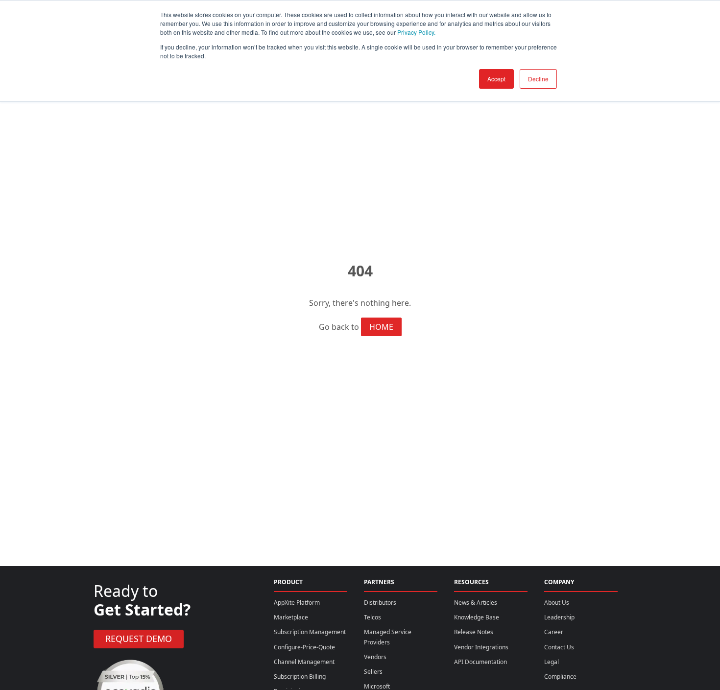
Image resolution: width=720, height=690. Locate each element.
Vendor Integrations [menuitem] (481, 647)
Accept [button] (496, 78)
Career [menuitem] (553, 632)
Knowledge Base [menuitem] (476, 617)
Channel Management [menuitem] (304, 662)
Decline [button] (538, 78)
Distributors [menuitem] (380, 602)
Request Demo (138, 638)
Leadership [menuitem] (559, 617)
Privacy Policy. (416, 32)
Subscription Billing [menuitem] (300, 676)
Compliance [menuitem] (560, 676)
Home (381, 326)
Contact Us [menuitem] (559, 647)
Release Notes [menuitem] (473, 632)
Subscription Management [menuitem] (310, 632)
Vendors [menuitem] (375, 657)
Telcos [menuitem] (372, 617)
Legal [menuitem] (551, 662)
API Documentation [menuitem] (480, 662)
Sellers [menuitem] (373, 671)
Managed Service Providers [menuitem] (387, 637)
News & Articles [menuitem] (475, 602)
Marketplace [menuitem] (291, 617)
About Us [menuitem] (556, 602)
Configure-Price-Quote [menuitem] (304, 647)
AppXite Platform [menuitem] (297, 602)
